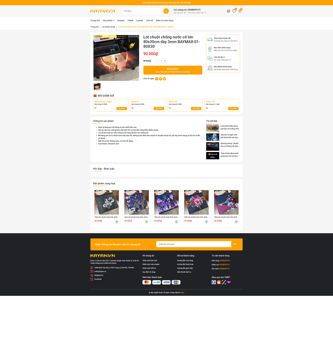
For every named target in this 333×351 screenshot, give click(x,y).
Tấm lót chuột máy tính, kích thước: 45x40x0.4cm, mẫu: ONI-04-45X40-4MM (196, 217)
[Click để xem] (116, 58)
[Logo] (104, 11)
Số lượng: (147, 61)
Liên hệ (149, 20)
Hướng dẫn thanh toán (185, 264)
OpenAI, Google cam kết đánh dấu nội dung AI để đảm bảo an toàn (229, 136)
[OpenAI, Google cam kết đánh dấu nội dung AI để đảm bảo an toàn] (212, 137)
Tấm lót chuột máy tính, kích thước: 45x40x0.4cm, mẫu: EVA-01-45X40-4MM (136, 217)
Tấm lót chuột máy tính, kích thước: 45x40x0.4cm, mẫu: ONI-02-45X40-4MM (226, 217)
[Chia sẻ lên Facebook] (156, 79)
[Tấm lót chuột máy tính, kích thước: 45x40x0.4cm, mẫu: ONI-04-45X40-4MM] (196, 202)
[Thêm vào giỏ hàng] (116, 221)
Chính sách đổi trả (149, 268)
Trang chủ (95, 20)
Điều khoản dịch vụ (184, 272)
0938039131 (194, 9)
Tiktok (130, 20)
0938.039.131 (226, 60)
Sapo (182, 292)
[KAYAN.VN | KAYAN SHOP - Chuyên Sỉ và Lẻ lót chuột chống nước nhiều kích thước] (214, 282)
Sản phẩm (108, 20)
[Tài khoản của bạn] (229, 11)
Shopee (120, 20)
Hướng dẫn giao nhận (185, 268)
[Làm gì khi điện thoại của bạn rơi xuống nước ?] (212, 128)
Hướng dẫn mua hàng (185, 260)
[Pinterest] (160, 79)
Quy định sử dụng (148, 272)
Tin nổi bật (211, 121)
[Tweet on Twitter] (164, 79)
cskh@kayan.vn (100, 271)
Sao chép (122, 108)
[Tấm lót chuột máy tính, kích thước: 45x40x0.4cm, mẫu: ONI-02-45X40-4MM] (226, 202)
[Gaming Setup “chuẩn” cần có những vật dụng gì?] (212, 146)
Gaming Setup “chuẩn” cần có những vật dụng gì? (229, 145)
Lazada (139, 20)
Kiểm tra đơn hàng (164, 20)
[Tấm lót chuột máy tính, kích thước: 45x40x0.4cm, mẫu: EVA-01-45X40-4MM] (136, 202)
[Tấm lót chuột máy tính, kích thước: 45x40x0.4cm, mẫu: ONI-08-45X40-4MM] (106, 202)
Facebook (98, 279)
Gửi (234, 244)
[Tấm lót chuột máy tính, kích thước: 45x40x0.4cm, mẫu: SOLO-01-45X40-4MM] (166, 202)
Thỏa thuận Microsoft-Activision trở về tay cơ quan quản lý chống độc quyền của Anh (230, 154)
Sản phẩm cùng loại (104, 183)
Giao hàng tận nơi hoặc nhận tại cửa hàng (173, 70)
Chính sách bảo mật (149, 260)
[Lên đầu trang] (329, 334)
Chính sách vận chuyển (150, 264)
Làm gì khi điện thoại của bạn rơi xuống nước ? (230, 127)
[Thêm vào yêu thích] (136, 78)
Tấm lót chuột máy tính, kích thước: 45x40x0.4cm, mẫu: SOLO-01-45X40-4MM (166, 217)
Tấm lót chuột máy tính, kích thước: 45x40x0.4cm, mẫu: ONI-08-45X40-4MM (106, 217)
